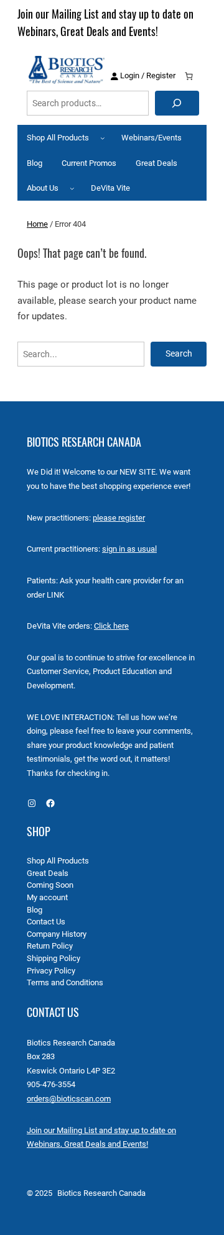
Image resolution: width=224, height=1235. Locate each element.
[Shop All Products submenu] (102, 137)
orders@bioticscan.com (69, 1098)
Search (179, 353)
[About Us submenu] (72, 188)
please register (119, 517)
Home (37, 224)
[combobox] (88, 103)
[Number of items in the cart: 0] (189, 76)
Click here (111, 626)
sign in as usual (129, 549)
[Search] (177, 103)
